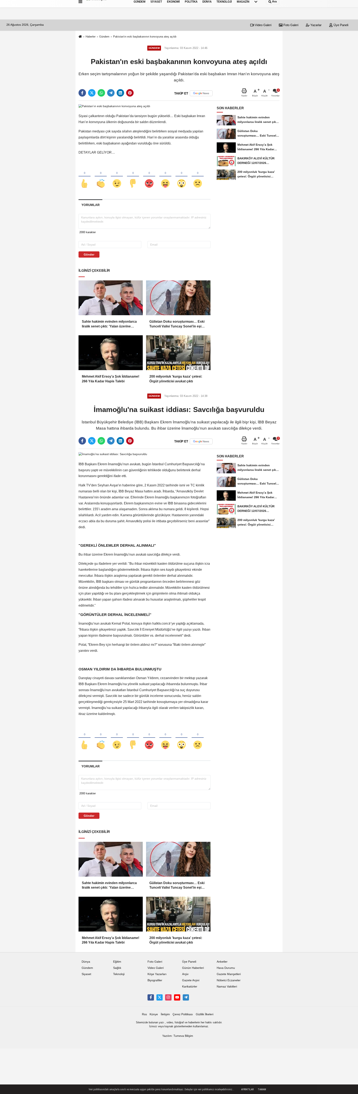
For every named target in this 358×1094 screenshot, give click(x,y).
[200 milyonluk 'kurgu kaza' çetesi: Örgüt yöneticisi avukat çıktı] (178, 352)
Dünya (86, 961)
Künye (154, 1014)
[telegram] (111, 93)
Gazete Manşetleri (229, 974)
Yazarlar (316, 25)
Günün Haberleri (193, 967)
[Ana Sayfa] (80, 36)
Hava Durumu (226, 967)
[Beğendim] (85, 176)
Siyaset (86, 974)
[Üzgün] (198, 176)
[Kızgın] (149, 176)
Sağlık (117, 967)
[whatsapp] (101, 93)
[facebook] (82, 93)
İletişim (165, 1014)
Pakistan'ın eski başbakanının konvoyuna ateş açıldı (145, 36)
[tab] (90, 204)
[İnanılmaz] (181, 176)
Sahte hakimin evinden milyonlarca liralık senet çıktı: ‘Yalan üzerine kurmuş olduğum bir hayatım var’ (109, 324)
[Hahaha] (165, 176)
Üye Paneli (340, 25)
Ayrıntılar (247, 1089)
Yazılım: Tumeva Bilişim (177, 1035)
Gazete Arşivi (190, 980)
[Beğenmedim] (133, 176)
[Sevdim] (117, 176)
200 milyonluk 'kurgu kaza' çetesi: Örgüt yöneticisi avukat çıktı (175, 379)
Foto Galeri (290, 25)
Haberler (91, 36)
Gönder (89, 254)
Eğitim (117, 961)
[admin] (186, 997)
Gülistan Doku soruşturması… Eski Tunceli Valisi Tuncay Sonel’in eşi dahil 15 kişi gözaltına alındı (176, 324)
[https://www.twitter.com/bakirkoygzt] (159, 997)
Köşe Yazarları (157, 974)
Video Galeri (262, 25)
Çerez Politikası (183, 1014)
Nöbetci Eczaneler (229, 980)
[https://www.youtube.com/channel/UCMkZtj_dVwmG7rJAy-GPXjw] (177, 997)
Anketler (222, 961)
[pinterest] (130, 93)
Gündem (104, 36)
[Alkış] (101, 176)
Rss (144, 1014)
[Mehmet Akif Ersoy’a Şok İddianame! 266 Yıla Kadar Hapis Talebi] (111, 352)
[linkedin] (120, 93)
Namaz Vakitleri (227, 986)
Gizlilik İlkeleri (204, 1014)
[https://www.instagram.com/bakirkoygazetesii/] (168, 997)
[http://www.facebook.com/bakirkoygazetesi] (151, 997)
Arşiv (185, 974)
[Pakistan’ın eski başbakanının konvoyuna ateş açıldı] (114, 106)
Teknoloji (119, 974)
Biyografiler (155, 980)
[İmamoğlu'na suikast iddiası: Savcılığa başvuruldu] (113, 454)
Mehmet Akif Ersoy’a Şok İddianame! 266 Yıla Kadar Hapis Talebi (110, 379)
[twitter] (92, 93)
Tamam (262, 1089)
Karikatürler (189, 986)
